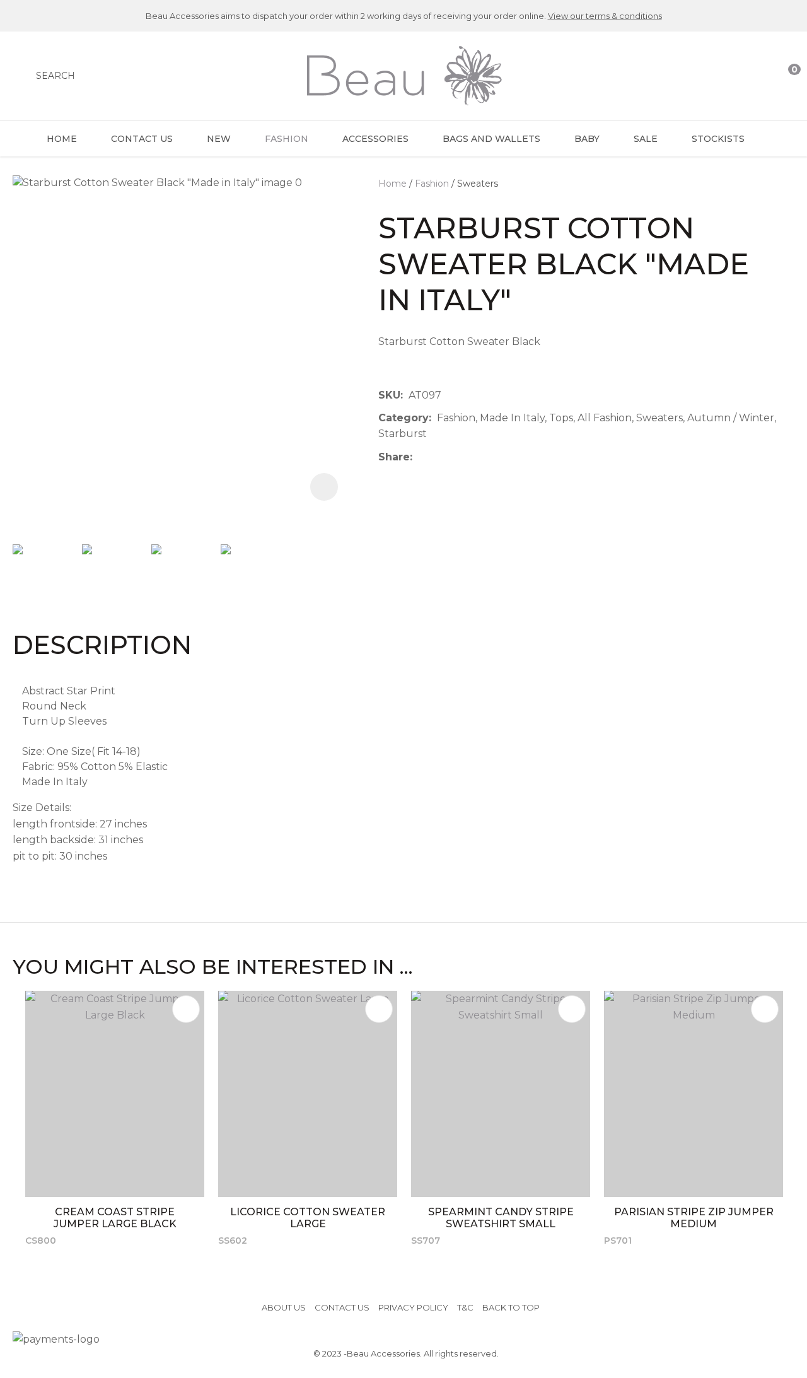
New (219, 138)
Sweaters (477, 183)
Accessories (375, 138)
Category (403, 418)
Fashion (286, 138)
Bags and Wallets (491, 138)
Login (735, 75)
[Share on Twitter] (437, 457)
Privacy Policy (413, 1307)
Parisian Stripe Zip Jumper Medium (694, 1218)
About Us (284, 1307)
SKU (389, 395)
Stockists (718, 138)
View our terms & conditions (605, 16)
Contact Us (142, 138)
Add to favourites (186, 1009)
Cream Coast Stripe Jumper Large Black (115, 1218)
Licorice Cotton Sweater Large (307, 1218)
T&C (465, 1307)
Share (394, 457)
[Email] (457, 456)
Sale (646, 138)
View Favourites (761, 75)
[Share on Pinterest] (476, 457)
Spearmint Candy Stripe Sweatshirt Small (501, 1218)
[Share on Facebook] (420, 457)
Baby (587, 138)
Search (55, 75)
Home (62, 138)
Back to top (511, 1307)
